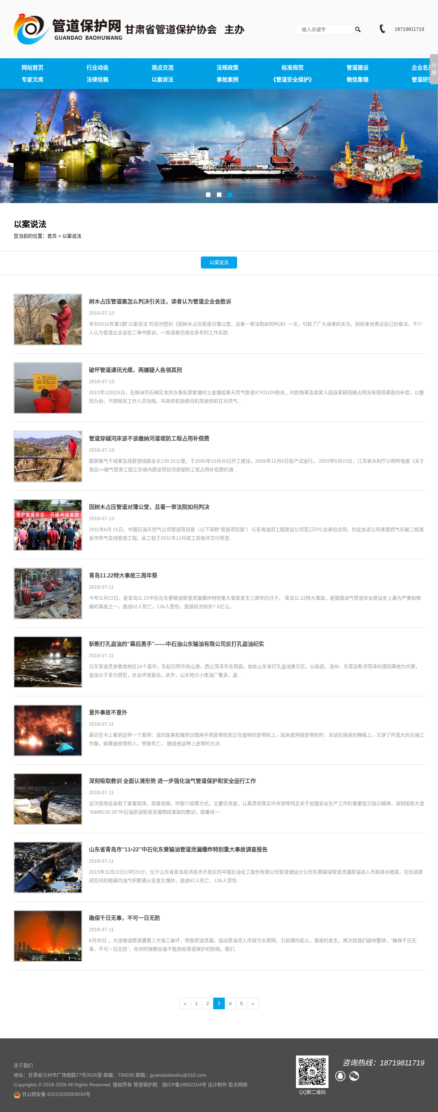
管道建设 (358, 68)
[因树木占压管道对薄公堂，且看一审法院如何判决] (48, 524)
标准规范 (293, 68)
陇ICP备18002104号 (184, 1084)
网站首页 (32, 68)
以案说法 (162, 80)
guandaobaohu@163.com (178, 1075)
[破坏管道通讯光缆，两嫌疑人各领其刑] (48, 387)
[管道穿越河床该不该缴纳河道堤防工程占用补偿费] (48, 456)
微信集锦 (358, 80)
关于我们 (23, 1065)
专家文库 (32, 80)
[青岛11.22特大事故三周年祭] (48, 593)
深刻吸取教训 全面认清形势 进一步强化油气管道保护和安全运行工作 (172, 781)
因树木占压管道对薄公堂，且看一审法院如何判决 (149, 507)
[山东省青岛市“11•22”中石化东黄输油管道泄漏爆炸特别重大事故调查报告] (48, 867)
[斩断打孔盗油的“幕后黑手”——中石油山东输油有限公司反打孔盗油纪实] (48, 661)
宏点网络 (237, 1084)
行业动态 (97, 68)
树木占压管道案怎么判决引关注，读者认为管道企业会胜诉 (160, 301)
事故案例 (228, 80)
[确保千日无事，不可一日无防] (48, 935)
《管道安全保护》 (292, 80)
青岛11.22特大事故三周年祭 (123, 575)
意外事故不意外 (108, 712)
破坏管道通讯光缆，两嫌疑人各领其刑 (135, 370)
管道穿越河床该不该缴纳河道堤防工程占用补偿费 (149, 438)
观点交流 (162, 68)
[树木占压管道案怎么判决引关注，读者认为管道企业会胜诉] (48, 319)
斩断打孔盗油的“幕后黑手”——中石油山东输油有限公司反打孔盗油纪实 (176, 644)
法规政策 (228, 68)
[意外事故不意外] (48, 730)
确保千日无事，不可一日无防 (124, 918)
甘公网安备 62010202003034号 (55, 1094)
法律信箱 (97, 80)
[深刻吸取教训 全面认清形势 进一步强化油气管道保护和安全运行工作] (48, 798)
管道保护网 (145, 1084)
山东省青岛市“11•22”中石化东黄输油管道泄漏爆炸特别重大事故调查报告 (178, 849)
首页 (52, 236)
